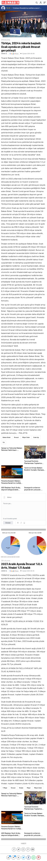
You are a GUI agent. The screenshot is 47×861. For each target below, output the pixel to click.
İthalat (21, 788)
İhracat (16, 437)
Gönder (8, 523)
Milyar (29, 788)
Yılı (4, 442)
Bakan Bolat (6, 437)
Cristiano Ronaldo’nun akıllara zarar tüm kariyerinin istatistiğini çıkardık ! (27, 8)
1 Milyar (5, 788)
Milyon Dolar (38, 788)
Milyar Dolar (26, 437)
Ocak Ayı (36, 437)
